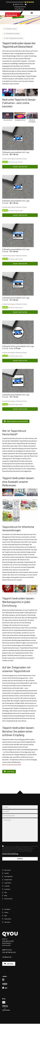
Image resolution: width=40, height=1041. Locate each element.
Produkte (7, 886)
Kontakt (6, 873)
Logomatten (7, 883)
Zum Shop (10, 771)
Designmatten (8, 879)
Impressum (7, 922)
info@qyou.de (7, 957)
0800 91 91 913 (19, 4)
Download (7, 889)
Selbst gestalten (20, 167)
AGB (5, 916)
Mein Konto (7, 870)
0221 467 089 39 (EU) (9, 952)
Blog (5, 895)
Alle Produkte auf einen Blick (17, 421)
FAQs (5, 892)
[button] (18, 22)
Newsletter (7, 909)
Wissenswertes (8, 899)
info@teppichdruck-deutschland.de (20, 8)
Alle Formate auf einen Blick (11, 765)
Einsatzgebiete (8, 876)
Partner (6, 912)
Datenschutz (7, 919)
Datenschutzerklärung (10, 854)
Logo (14, 14)
